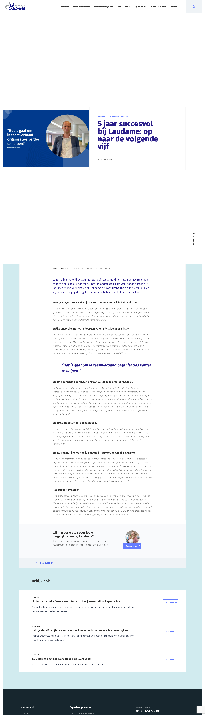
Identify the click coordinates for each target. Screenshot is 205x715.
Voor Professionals (81, 7)
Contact (173, 7)
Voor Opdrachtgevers (103, 7)
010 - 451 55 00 (148, 711)
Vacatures (64, 7)
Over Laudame (123, 7)
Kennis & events (158, 7)
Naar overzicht (46, 563)
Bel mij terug (131, 546)
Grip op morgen (140, 7)
